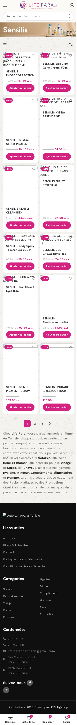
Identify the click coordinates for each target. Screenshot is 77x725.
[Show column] (5, 45)
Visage (7, 603)
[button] (20, 88)
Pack (43, 607)
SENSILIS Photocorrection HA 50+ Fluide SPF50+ (55, 322)
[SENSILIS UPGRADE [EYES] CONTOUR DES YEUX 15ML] (57, 363)
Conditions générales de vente (24, 566)
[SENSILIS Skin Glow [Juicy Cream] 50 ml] (57, 55)
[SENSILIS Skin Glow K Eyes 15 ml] (20, 279)
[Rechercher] (69, 16)
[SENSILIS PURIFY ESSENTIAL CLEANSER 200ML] (57, 171)
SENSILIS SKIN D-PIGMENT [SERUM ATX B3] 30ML (18, 390)
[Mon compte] (72, 5)
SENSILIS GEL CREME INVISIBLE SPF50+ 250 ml (54, 253)
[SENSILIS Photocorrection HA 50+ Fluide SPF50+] (57, 294)
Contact (8, 552)
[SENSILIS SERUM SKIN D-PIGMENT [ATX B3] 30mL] (20, 116)
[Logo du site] (38, 5)
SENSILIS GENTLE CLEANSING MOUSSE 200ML (18, 212)
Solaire (8, 589)
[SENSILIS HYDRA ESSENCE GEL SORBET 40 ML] (57, 102)
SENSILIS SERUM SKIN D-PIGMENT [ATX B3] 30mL (17, 143)
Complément (49, 593)
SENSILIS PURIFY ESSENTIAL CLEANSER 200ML (55, 185)
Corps (7, 610)
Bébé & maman (13, 596)
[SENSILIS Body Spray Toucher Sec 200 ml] (20, 238)
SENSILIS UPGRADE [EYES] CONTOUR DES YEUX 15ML (56, 390)
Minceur (45, 586)
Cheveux (8, 617)
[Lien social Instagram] (6, 690)
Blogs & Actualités (15, 545)
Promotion (47, 614)
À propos (9, 538)
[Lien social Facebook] (30, 683)
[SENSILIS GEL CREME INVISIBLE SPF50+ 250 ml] (57, 240)
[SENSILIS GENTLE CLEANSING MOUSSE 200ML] (20, 184)
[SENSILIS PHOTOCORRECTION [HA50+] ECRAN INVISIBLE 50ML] (20, 59)
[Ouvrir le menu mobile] (5, 5)
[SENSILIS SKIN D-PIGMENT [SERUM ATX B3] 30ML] (20, 363)
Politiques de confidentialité (22, 559)
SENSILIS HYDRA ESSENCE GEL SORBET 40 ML (54, 116)
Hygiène (45, 579)
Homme (45, 600)
